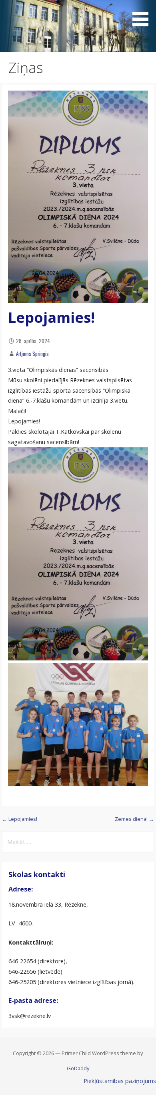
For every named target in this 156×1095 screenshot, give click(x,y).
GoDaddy (78, 1068)
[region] (78, 26)
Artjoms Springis (32, 354)
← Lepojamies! (19, 818)
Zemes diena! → (134, 818)
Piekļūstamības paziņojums (120, 1081)
